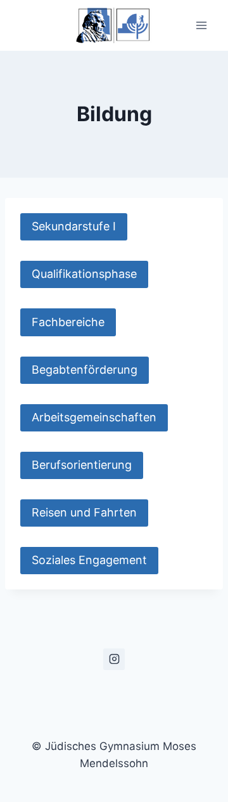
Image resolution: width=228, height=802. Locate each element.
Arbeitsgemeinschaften (94, 417)
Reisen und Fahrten (84, 512)
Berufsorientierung (82, 464)
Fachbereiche (68, 322)
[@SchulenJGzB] (114, 659)
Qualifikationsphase (84, 273)
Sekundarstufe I (74, 226)
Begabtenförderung (84, 369)
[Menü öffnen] (201, 25)
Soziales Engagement (89, 560)
